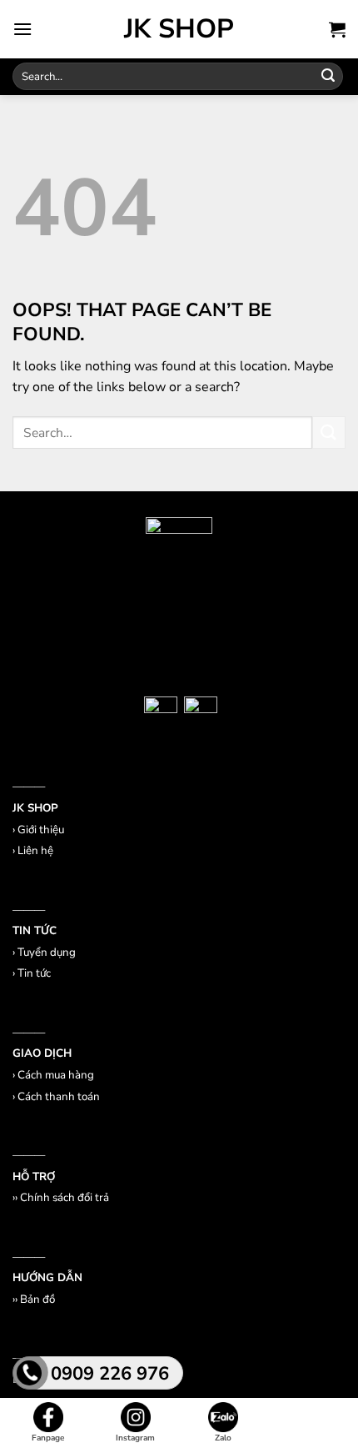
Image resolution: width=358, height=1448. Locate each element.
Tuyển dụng (46, 952)
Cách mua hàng (55, 1075)
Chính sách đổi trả (64, 1197)
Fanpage (48, 1438)
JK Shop (179, 29)
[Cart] (337, 29)
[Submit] (328, 77)
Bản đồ (37, 1299)
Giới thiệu (40, 829)
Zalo (223, 1438)
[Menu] (22, 28)
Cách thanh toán (58, 1096)
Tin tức (34, 973)
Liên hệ (35, 850)
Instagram (135, 1438)
